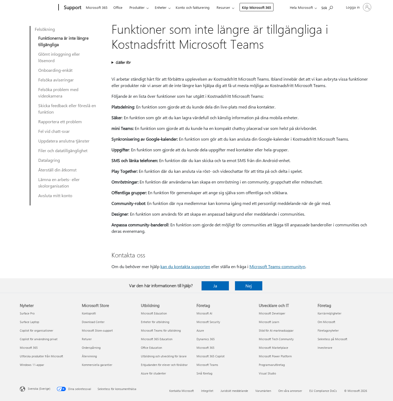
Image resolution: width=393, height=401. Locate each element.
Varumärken (263, 391)
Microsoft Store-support (97, 330)
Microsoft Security (208, 322)
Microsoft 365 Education (156, 339)
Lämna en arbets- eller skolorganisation (59, 183)
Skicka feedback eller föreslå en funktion (67, 109)
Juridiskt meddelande (234, 391)
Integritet (207, 391)
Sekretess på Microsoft (332, 339)
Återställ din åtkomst (57, 170)
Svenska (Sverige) (39, 389)
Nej (248, 285)
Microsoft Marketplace (273, 348)
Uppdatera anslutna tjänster (64, 141)
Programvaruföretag (272, 365)
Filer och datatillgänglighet (62, 150)
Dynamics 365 (205, 339)
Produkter (137, 7)
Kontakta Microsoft (181, 391)
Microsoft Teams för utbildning (161, 330)
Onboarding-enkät (55, 70)
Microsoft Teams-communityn (277, 266)
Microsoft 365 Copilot (210, 356)
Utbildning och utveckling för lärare (164, 356)
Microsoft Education (154, 313)
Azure (200, 330)
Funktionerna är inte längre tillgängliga (63, 41)
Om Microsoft (326, 322)
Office (117, 7)
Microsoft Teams (207, 365)
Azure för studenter (153, 373)
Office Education (151, 348)
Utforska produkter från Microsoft (41, 356)
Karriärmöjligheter (329, 313)
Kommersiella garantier (97, 365)
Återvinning (89, 356)
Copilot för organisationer (36, 330)
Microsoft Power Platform (275, 356)
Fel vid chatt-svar (54, 131)
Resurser (223, 7)
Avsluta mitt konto (55, 195)
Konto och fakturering (193, 7)
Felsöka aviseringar (56, 80)
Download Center (93, 322)
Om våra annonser (290, 391)
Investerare (325, 348)
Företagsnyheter (328, 330)
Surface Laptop (29, 322)
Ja (215, 285)
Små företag (204, 373)
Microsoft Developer (272, 313)
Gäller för (122, 62)
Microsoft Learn (269, 322)
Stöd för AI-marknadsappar (276, 330)
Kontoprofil (89, 313)
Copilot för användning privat (38, 339)
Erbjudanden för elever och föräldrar (164, 365)
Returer (87, 339)
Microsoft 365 (96, 7)
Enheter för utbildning (155, 322)
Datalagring (49, 160)
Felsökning (45, 29)
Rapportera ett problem (60, 121)
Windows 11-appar (32, 365)
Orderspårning (91, 348)
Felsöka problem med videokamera (58, 93)
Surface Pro (27, 313)
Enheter (161, 7)
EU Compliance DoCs (323, 391)
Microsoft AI (204, 313)
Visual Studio (267, 373)
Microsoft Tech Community (276, 339)
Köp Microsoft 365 (256, 7)
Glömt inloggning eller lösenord (59, 57)
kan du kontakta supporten (185, 266)
